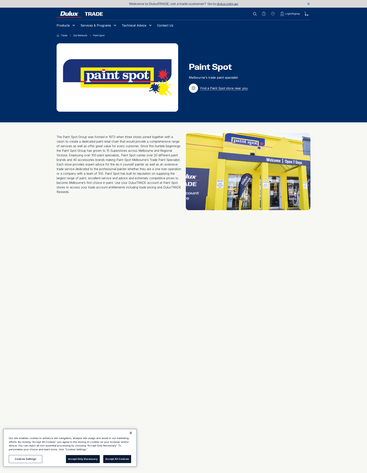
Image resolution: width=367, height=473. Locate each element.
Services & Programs (95, 25)
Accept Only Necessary (83, 458)
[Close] (131, 433)
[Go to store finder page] (273, 14)
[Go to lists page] (264, 14)
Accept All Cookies (117, 458)
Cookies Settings (25, 458)
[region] (70, 448)
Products (63, 25)
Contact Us (165, 25)
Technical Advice (134, 25)
